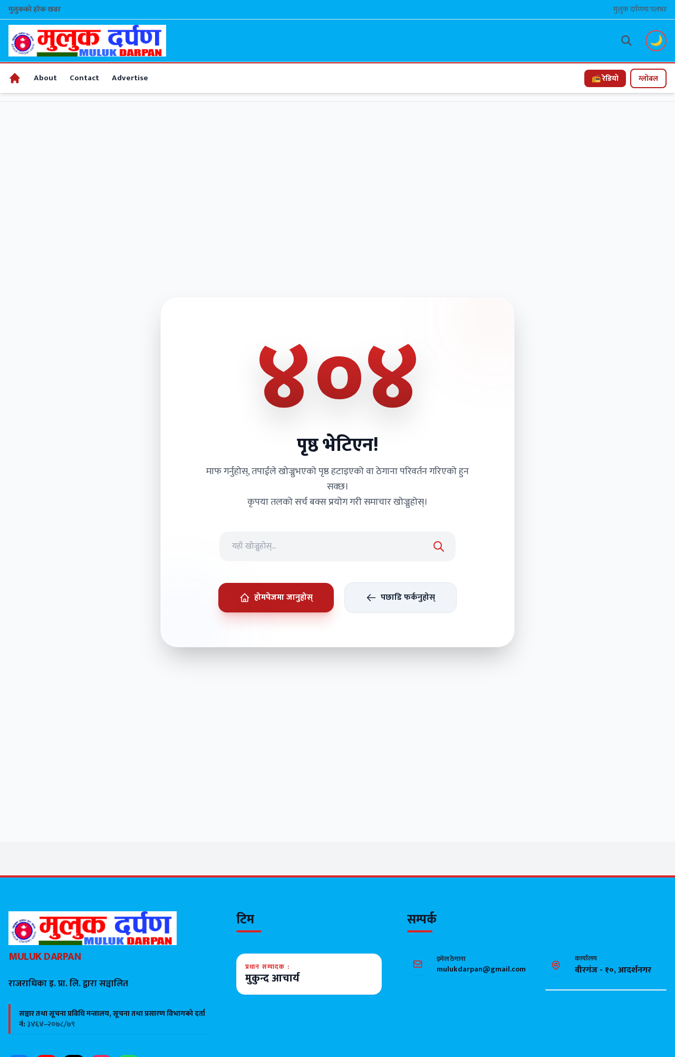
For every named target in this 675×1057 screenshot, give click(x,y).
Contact (84, 77)
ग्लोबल (648, 78)
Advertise (130, 77)
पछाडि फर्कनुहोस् (408, 597)
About (45, 77)
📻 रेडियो (605, 78)
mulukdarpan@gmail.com (481, 969)
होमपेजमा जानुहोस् (283, 597)
